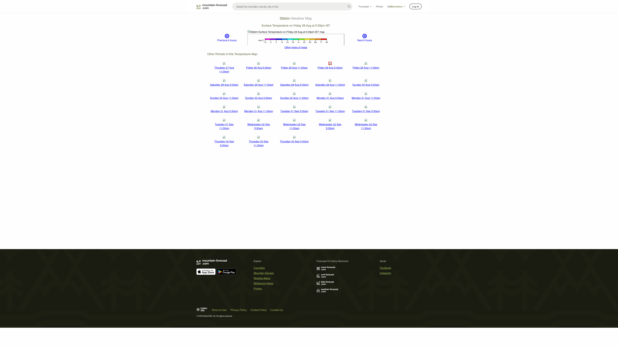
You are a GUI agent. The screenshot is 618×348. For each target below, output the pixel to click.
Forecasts (364, 6)
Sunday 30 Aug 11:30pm (294, 98)
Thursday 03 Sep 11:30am (258, 143)
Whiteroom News (263, 283)
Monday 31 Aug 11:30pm (258, 111)
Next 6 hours (364, 40)
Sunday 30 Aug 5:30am (365, 85)
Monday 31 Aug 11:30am (366, 98)
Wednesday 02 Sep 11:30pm (366, 126)
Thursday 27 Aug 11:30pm (224, 69)
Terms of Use (219, 310)
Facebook (385, 268)
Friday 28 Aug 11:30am (294, 67)
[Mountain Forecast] (211, 6)
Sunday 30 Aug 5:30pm (258, 98)
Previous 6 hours (227, 40)
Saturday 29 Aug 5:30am (224, 85)
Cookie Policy (259, 310)
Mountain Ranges (264, 273)
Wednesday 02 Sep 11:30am (294, 126)
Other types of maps (296, 47)
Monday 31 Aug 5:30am (330, 98)
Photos (379, 6)
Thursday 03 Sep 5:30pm (294, 141)
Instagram (385, 273)
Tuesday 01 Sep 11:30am (330, 111)
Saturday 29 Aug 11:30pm (330, 85)
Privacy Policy (238, 310)
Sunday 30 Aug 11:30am (224, 98)
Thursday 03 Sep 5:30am (224, 143)
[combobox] (292, 6)
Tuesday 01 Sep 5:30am (294, 111)
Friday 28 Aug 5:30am (258, 67)
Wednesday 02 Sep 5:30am (258, 126)
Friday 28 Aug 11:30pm (366, 67)
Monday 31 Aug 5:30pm (224, 111)
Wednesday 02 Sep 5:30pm (330, 126)
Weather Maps (262, 278)
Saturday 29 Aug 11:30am (258, 85)
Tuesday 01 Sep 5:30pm (366, 111)
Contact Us (276, 310)
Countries (259, 268)
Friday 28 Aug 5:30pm (330, 67)
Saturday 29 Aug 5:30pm (294, 85)
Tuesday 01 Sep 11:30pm (224, 126)
